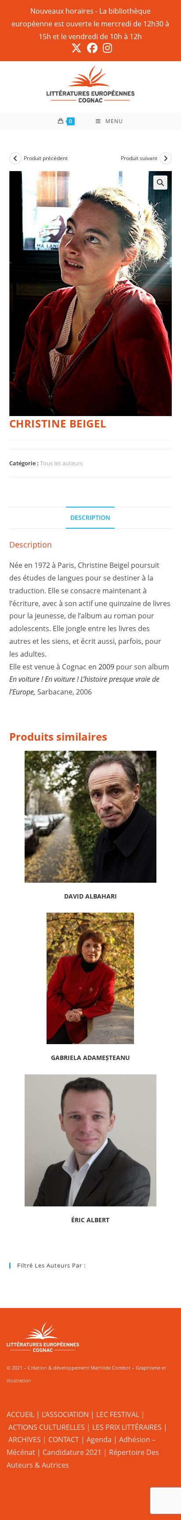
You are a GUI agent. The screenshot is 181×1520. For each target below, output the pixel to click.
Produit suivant (139, 158)
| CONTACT (61, 1439)
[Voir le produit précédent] (15, 158)
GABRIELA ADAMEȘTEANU (90, 1057)
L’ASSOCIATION (65, 1414)
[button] (160, 182)
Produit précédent (46, 158)
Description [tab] (90, 517)
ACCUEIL (20, 1414)
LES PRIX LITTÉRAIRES (127, 1427)
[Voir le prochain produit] (165, 158)
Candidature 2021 (72, 1452)
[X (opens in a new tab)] (76, 48)
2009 (106, 667)
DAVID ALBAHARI (90, 896)
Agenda (99, 1439)
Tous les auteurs (61, 463)
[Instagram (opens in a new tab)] (106, 48)
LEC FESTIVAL (117, 1414)
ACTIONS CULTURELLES (46, 1427)
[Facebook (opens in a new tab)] (92, 48)
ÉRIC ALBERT (90, 1220)
